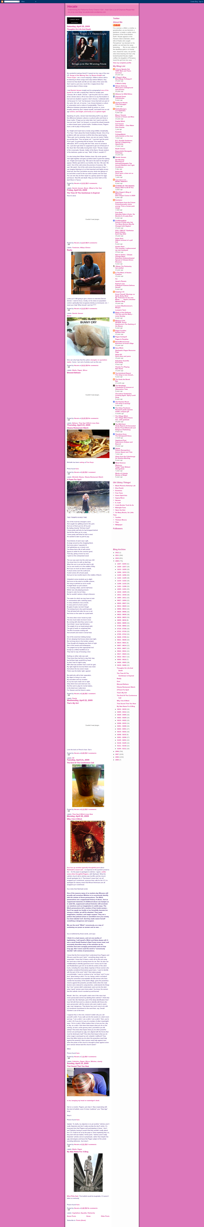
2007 (117, 754)
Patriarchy (91, 1213)
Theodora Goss (121, 434)
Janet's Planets (120, 281)
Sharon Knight (96, 75)
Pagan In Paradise (121, 339)
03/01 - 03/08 (122, 726)
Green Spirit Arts (121, 495)
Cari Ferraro (119, 124)
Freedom (118, 274)
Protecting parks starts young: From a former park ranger (125, 206)
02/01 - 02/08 (122, 737)
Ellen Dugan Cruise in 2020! (125, 195)
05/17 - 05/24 (122, 654)
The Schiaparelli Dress (123, 436)
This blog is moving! (122, 403)
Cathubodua (119, 98)
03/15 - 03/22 (122, 720)
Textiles (118, 517)
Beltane (75, 423)
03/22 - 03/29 (122, 717)
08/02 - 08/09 (122, 623)
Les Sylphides (120, 110)
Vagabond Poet (120, 440)
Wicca (85, 370)
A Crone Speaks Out (122, 69)
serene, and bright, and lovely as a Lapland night (88, 111)
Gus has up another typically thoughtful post (83, 867)
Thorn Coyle (71, 77)
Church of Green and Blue (124, 117)
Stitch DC (118, 354)
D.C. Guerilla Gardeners (123, 140)
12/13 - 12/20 (122, 569)
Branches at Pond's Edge (124, 343)
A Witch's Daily (120, 83)
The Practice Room (122, 402)
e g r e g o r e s (120, 180)
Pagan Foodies (120, 330)
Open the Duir (120, 510)
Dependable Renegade (123, 151)
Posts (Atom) (81, 1220)
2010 (117, 558)
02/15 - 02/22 (122, 732)
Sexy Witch (119, 348)
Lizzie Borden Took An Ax (124, 505)
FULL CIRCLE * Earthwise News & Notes (124, 231)
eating (82, 462)
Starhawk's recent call (75, 870)
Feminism (75, 247)
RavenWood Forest (122, 342)
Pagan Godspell (121, 337)
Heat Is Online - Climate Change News (123, 255)
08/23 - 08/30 (122, 614)
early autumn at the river (124, 136)
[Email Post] (88, 185)
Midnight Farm (120, 507)
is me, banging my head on (77, 1100)
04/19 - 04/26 (122, 665)
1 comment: (91, 472)
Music (86, 188)
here (77, 469)
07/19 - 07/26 (122, 628)
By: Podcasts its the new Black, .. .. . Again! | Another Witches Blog (125, 299)
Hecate (72, 6)
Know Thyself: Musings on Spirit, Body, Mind (125, 295)
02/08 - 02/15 (122, 734)
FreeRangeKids (120, 220)
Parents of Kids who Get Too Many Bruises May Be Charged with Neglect (124, 224)
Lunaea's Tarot (120, 310)
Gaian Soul (119, 238)
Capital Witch (120, 121)
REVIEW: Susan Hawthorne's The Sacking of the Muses (125, 324)
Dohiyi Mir (119, 171)
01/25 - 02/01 (122, 740)
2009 (117, 561)
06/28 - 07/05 (122, 637)
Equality (84, 1213)
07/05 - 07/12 (122, 634)
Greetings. (119, 153)
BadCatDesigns (121, 109)
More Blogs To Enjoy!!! (123, 79)
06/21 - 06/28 (122, 640)
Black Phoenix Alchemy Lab (125, 485)
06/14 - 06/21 (122, 643)
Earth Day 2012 (120, 234)
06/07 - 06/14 (122, 645)
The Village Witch (121, 416)
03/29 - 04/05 (122, 715)
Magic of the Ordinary (123, 312)
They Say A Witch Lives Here (89, 423)
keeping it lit (119, 292)
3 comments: (92, 308)
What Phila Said (72, 1196)
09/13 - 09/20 (122, 606)
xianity (99, 1061)
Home (88, 1216)
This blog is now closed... (124, 375)
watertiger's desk (93, 1100)
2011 (117, 555)
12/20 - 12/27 (122, 566)
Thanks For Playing (122, 367)
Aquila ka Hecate (121, 102)
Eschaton (118, 200)
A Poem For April (74, 479)
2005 (117, 760)
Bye (116, 381)
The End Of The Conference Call (80, 763)
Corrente (118, 132)
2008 (117, 751)
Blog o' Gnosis (120, 115)
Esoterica (118, 490)
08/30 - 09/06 (122, 612)
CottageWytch (120, 134)
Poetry (74, 698)
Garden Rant (119, 246)
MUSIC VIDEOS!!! (121, 181)
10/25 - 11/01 (122, 589)
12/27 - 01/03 (122, 564)
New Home (119, 368)
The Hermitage (120, 385)
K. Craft (118, 503)
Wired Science (120, 463)
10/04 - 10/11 (122, 597)
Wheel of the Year (95, 188)
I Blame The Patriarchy (123, 266)
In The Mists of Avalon (123, 272)
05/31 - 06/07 (122, 648)
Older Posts (105, 1216)
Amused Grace (120, 96)
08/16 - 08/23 (122, 617)
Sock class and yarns (123, 356)
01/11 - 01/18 (122, 746)
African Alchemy (121, 86)
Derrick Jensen (76, 90)
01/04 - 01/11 (122, 748)
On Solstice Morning (122, 458)
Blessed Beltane (74, 373)
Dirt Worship (119, 160)
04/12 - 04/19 (122, 709)
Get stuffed (119, 268)
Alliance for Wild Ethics (123, 94)
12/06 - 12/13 (122, 572)
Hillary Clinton (85, 247)
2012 (117, 552)
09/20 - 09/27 (122, 603)
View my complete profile (122, 63)
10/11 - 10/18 (122, 595)
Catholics (75, 1061)
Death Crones (120, 149)
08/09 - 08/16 (122, 620)
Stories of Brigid (121, 475)
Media (74, 370)
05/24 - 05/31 (122, 651)
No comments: (93, 365)
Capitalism (76, 1213)
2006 (117, 757)
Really (69, 250)
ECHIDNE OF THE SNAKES (124, 186)
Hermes (118, 500)
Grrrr (69, 316)
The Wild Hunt (120, 424)
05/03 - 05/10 (122, 659)
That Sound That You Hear (78, 1066)
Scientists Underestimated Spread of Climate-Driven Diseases (124, 260)
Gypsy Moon (120, 498)
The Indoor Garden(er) (123, 394)
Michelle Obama (78, 477)
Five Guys (90, 462)
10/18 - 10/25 (122, 592)
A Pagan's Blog (120, 77)
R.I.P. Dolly (119, 362)
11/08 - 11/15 (122, 583)
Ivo (116, 279)
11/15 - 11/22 (122, 581)
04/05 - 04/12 (122, 712)
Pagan (79, 370)
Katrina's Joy (120, 284)
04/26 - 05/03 (122, 662)
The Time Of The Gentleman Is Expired (83, 193)
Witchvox (118, 465)
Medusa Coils (120, 320)
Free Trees (119, 493)
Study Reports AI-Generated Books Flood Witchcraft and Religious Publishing (125, 427)
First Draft (119, 212)
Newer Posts (71, 1216)
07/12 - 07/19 (122, 631)
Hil (73, 758)
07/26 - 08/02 (122, 626)
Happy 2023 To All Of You (124, 187)
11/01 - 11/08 (122, 586)
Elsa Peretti (119, 488)
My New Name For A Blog (77, 1152)
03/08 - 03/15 (122, 723)
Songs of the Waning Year (79, 75)
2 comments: (92, 183)
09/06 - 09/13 (122, 609)
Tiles (117, 522)
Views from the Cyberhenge (125, 456)
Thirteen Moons (121, 520)
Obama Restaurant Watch (77, 428)
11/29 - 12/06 (122, 575)
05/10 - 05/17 (122, 657)
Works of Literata (121, 473)
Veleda (117, 448)
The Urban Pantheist (122, 408)
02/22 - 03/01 (122, 729)
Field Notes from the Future (125, 202)
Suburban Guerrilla (122, 361)
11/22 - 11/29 (122, 578)
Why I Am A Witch (74, 819)
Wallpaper (118, 524)
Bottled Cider (120, 332)
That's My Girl (73, 703)
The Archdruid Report (123, 373)
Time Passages (120, 104)
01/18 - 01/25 (122, 743)
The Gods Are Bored (122, 379)
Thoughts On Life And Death (79, 29)
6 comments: (92, 243)
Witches (93, 1061)
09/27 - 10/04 (122, 600)
